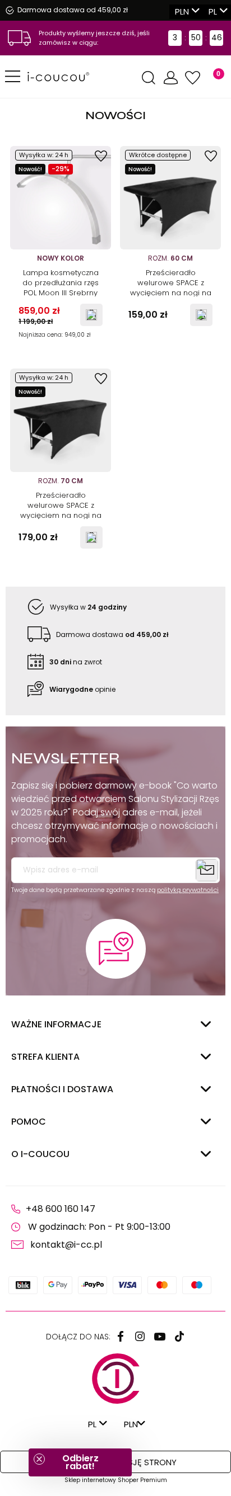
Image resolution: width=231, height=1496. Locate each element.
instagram (140, 1336)
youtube (159, 1336)
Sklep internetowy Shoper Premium (115, 1480)
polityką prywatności (188, 889)
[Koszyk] (212, 78)
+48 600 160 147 (60, 1208)
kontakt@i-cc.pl (66, 1244)
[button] (80, 1462)
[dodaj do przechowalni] (101, 156)
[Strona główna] (82, 77)
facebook (120, 1336)
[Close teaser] (39, 1459)
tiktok (179, 1336)
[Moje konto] (170, 78)
